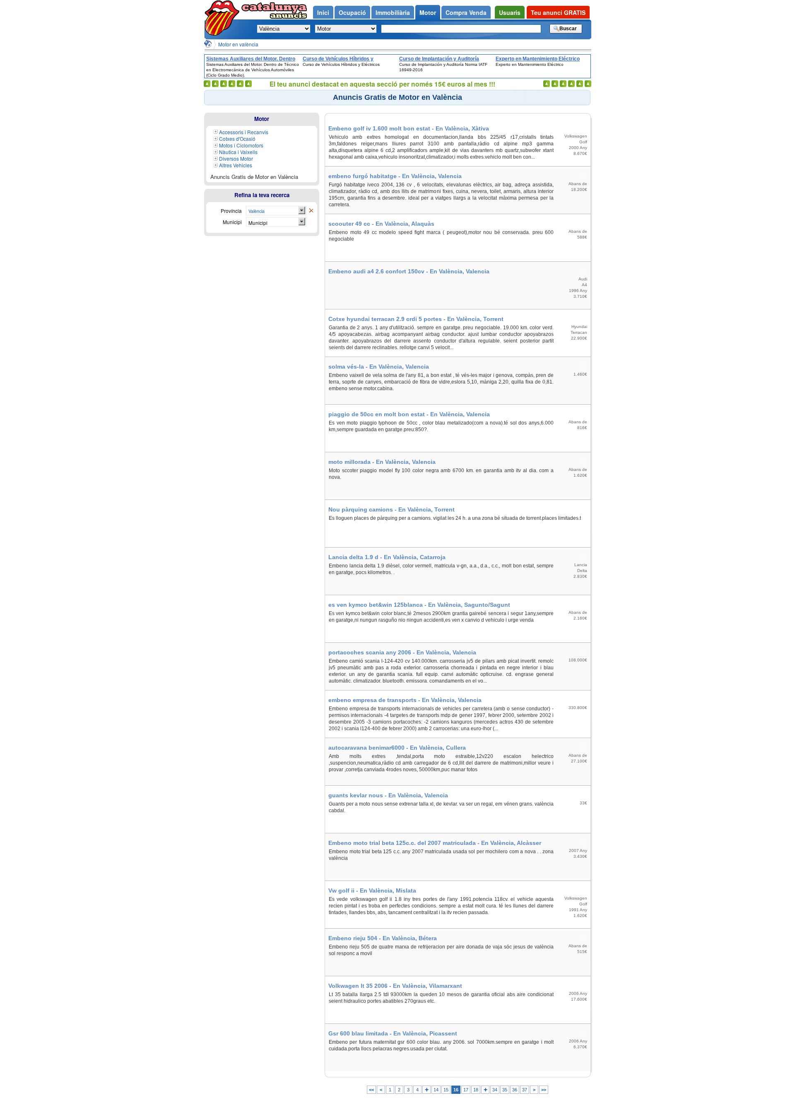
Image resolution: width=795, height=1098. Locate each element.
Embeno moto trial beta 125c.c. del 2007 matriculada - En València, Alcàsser (434, 843)
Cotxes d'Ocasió (237, 138)
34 (494, 1089)
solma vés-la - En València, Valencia (378, 366)
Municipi (257, 222)
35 (504, 1089)
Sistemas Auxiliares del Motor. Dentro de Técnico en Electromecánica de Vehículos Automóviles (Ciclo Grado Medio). (250, 59)
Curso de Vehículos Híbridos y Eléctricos (338, 59)
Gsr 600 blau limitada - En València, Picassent (392, 1033)
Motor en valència (238, 44)
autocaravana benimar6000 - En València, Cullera (397, 747)
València (256, 211)
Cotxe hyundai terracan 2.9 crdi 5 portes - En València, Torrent (416, 319)
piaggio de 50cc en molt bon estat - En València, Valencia (409, 414)
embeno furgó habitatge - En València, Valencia (395, 176)
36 (514, 1089)
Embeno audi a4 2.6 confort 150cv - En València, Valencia (408, 271)
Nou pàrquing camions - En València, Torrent (391, 509)
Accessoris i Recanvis (243, 131)
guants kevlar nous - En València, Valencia (388, 795)
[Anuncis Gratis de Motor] (310, 210)
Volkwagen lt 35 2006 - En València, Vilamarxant (395, 985)
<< (371, 1089)
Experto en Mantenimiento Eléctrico (538, 59)
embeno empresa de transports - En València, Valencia (405, 700)
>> (543, 1089)
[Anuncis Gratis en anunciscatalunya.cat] (208, 44)
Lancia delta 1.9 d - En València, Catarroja (387, 557)
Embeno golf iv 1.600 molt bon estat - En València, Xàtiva (408, 128)
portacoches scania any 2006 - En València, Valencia (402, 652)
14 (436, 1089)
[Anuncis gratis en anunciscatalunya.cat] (223, 18)
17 (465, 1089)
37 (524, 1089)
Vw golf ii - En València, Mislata (372, 890)
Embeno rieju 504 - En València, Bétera (382, 938)
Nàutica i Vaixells (238, 151)
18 (475, 1089)
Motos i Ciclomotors (241, 145)
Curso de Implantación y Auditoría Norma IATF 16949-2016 (439, 59)
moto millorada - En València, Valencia (382, 462)
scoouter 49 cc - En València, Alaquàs (381, 223)
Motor (261, 119)
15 (445, 1089)
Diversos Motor (236, 158)
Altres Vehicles (235, 165)
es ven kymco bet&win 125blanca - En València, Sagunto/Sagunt (419, 604)
